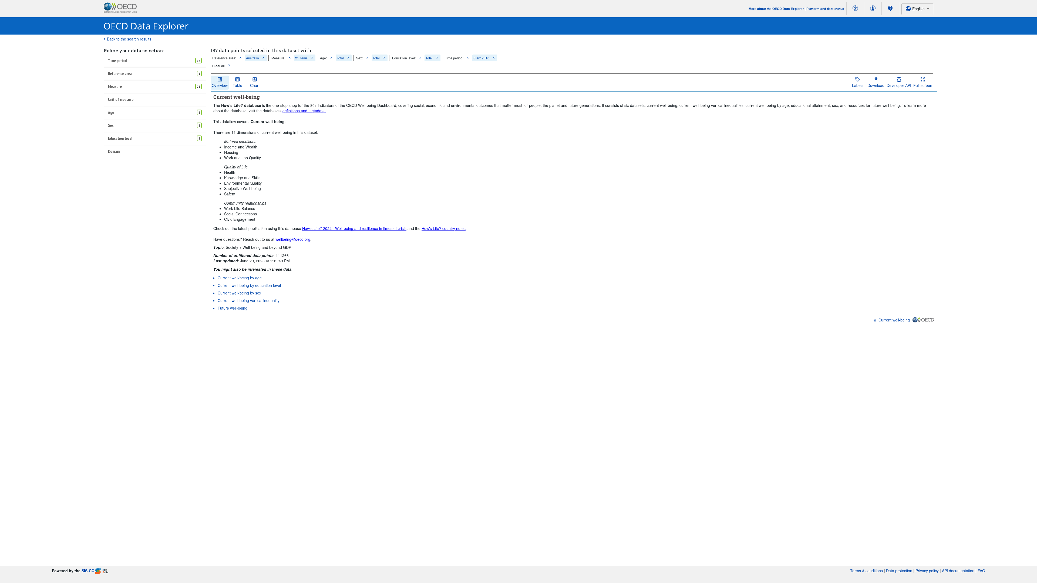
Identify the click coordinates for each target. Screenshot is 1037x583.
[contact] (890, 8)
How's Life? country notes (444, 228)
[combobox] (917, 9)
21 (198, 86)
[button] (240, 58)
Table (237, 85)
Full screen (922, 85)
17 (198, 61)
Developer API (899, 85)
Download (875, 85)
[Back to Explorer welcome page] (146, 26)
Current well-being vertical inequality (249, 300)
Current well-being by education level (249, 285)
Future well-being (232, 308)
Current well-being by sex (239, 293)
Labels (857, 85)
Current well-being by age (240, 277)
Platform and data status (825, 8)
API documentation (958, 570)
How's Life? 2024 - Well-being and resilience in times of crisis (354, 228)
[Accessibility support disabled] (855, 8)
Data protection (899, 570)
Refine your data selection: (134, 51)
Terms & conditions (866, 570)
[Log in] (872, 8)
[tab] (155, 60)
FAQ (981, 570)
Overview (220, 85)
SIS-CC (88, 570)
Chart (255, 85)
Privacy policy (927, 570)
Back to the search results (129, 39)
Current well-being (894, 320)
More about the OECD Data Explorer (776, 8)
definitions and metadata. (304, 110)
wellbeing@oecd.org (292, 239)
